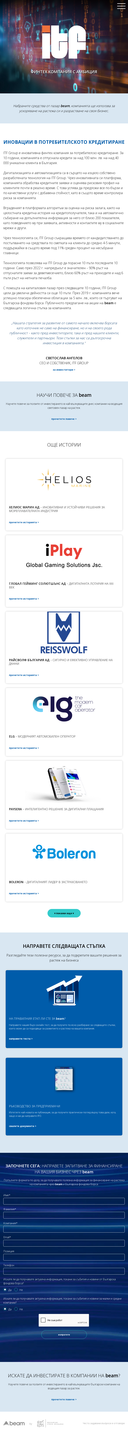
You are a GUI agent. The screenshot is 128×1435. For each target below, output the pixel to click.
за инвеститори (63, 369)
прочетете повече (62, 418)
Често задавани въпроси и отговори (104, 1423)
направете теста (19, 1038)
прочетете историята (23, 522)
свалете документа (21, 1126)
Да (10, 1290)
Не (21, 1290)
